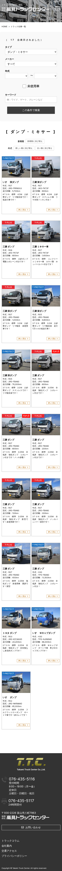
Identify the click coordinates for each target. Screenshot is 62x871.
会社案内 (7, 845)
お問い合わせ (33, 827)
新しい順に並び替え (24, 148)
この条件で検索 (31, 110)
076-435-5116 (22, 779)
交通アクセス (9, 850)
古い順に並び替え (44, 148)
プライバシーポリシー (14, 855)
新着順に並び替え (35, 141)
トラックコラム (10, 840)
